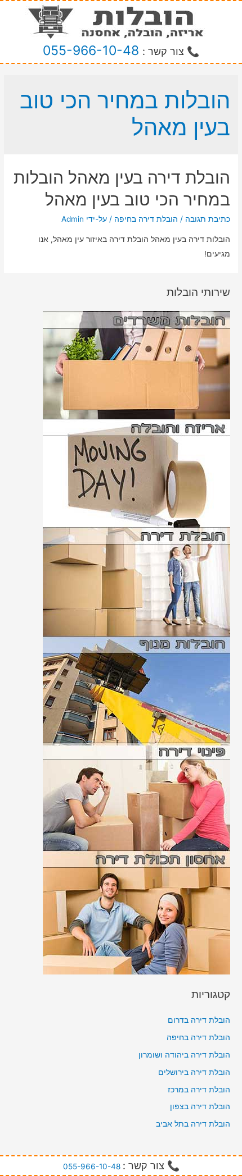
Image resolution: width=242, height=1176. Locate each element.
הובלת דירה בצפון (200, 1106)
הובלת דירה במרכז (199, 1089)
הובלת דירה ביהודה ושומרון (184, 1054)
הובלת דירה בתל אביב (193, 1123)
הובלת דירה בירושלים (194, 1072)
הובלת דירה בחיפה (146, 218)
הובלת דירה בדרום (199, 1019)
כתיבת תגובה (207, 218)
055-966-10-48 (91, 50)
